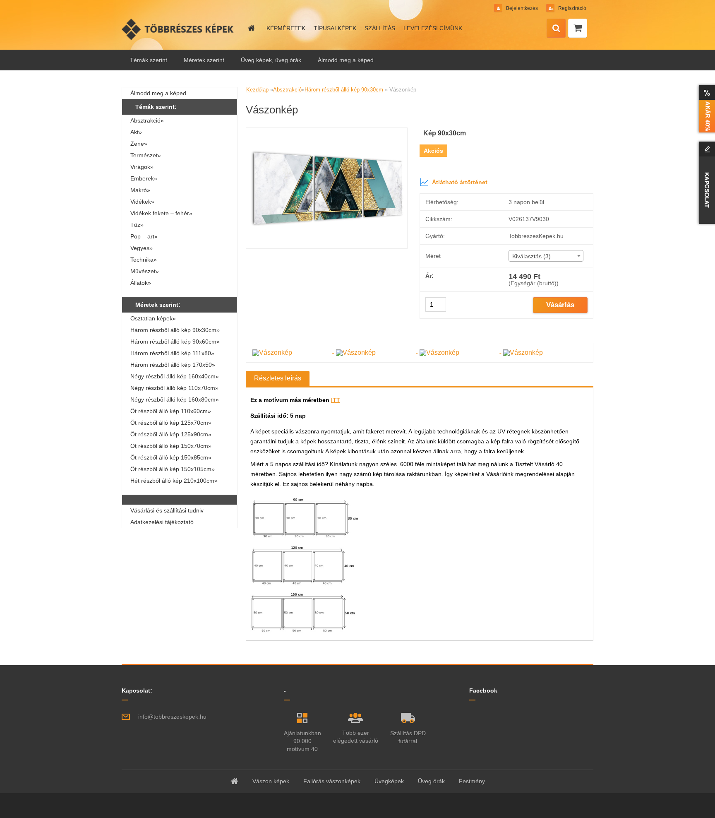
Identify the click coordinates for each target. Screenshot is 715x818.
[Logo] (178, 29)
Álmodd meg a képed (346, 60)
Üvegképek (389, 781)
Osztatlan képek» (153, 318)
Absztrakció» (147, 120)
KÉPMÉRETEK (285, 28)
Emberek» (143, 178)
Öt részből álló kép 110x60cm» (170, 411)
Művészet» (144, 271)
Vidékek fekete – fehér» (161, 213)
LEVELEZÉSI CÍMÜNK (432, 28)
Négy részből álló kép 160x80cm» (174, 399)
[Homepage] (250, 28)
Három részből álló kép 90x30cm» (175, 330)
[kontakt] (705, 182)
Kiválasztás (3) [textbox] (531, 256)
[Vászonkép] (326, 131)
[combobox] (546, 256)
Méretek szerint (204, 60)
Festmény (472, 781)
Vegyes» (141, 248)
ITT (335, 400)
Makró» (140, 190)
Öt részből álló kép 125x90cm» (170, 434)
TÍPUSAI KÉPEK (335, 28)
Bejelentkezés (522, 8)
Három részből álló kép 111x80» (172, 353)
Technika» (143, 259)
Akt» (136, 132)
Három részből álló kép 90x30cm (344, 90)
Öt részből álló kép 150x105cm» (172, 469)
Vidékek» (142, 201)
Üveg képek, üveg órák (271, 60)
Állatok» (140, 282)
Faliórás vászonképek (331, 781)
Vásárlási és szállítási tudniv (167, 510)
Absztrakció (287, 90)
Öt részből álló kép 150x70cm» (170, 446)
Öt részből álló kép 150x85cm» (170, 457)
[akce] (705, 109)
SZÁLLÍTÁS (380, 28)
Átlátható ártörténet (459, 182)
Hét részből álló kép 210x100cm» (174, 480)
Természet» (145, 155)
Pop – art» (144, 236)
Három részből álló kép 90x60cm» (175, 341)
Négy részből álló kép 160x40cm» (174, 376)
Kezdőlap (257, 90)
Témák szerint (148, 60)
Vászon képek (270, 781)
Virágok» (142, 167)
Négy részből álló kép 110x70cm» (174, 388)
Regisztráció (571, 8)
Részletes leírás (277, 378)
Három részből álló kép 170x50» (172, 364)
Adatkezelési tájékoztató (162, 522)
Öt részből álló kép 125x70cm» (170, 422)
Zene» (138, 143)
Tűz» (137, 224)
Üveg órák (431, 781)
